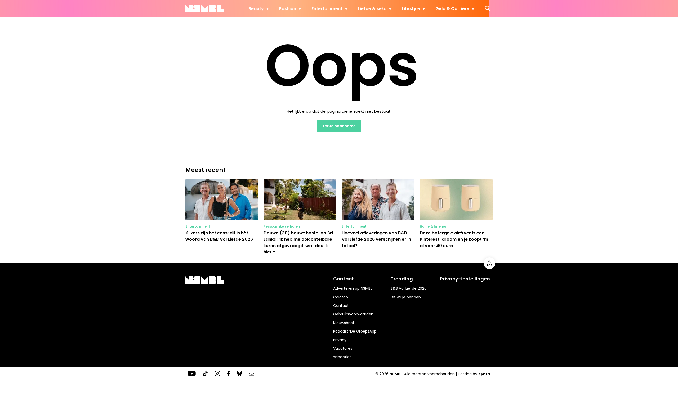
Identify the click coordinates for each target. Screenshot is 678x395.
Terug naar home (339, 126)
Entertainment (326, 9)
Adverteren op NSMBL (352, 288)
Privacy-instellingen (465, 278)
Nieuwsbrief (343, 322)
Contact (341, 305)
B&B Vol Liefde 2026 (409, 288)
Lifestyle (411, 9)
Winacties (342, 357)
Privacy (339, 340)
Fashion (287, 9)
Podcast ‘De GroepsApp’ (355, 331)
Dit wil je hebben (406, 297)
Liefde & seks (372, 9)
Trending (402, 278)
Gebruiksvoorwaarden (353, 314)
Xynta (484, 373)
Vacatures (342, 348)
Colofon (340, 297)
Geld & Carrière (452, 9)
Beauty (256, 9)
